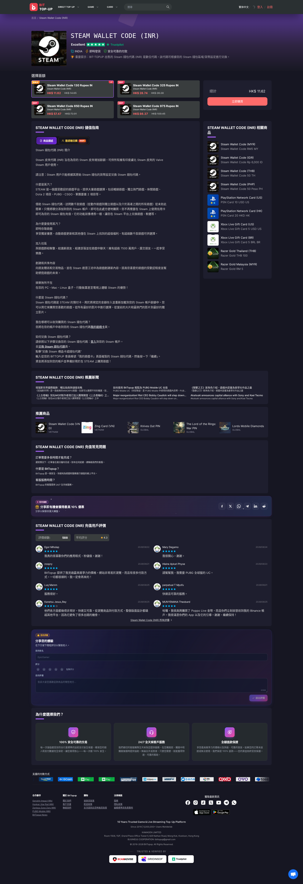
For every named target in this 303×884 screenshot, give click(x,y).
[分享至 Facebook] (221, 506)
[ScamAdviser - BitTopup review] (122, 859)
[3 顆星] (50, 669)
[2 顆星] (44, 669)
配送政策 (88, 804)
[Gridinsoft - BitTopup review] (152, 859)
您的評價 (39, 675)
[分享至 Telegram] (247, 506)
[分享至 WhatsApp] (238, 506)
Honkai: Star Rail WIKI (43, 804)
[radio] (45, 551)
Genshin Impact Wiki (42, 800)
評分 (37, 664)
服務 (116, 800)
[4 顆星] (56, 669)
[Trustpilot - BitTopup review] (181, 859)
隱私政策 (118, 804)
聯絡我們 (67, 807)
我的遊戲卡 (98, 327)
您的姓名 (39, 651)
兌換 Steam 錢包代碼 (51, 346)
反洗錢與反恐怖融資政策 (95, 807)
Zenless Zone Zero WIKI (44, 807)
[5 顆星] (62, 669)
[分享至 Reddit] (264, 506)
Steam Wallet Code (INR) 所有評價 (149, 620)
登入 (93, 341)
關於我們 (67, 800)
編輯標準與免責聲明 (123, 807)
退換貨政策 (89, 800)
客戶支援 (67, 804)
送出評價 (260, 697)
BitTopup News (39, 814)
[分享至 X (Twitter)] (230, 506)
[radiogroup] (51, 551)
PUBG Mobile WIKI (41, 811)
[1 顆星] (38, 669)
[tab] (46, 140)
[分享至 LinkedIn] (255, 506)
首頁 (33, 17)
